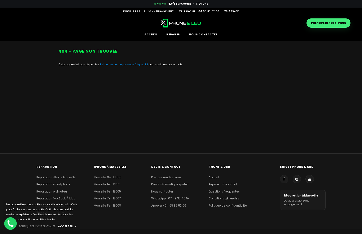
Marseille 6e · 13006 (107, 177)
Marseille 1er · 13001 (107, 184)
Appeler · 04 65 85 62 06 (168, 206)
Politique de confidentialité (228, 206)
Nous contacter (162, 192)
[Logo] (181, 23)
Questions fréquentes (224, 192)
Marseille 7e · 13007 (107, 198)
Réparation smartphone (53, 184)
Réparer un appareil (223, 184)
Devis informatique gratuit (170, 184)
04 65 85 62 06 (208, 11)
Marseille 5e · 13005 (107, 192)
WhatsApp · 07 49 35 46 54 (170, 198)
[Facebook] (284, 179)
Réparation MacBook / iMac (55, 198)
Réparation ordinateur (52, 192)
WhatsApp (231, 11)
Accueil (214, 177)
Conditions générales (224, 198)
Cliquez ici (142, 64)
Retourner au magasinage (117, 64)
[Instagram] (297, 179)
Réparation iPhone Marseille (56, 177)
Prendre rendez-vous (328, 23)
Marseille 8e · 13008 (107, 206)
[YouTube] (309, 179)
